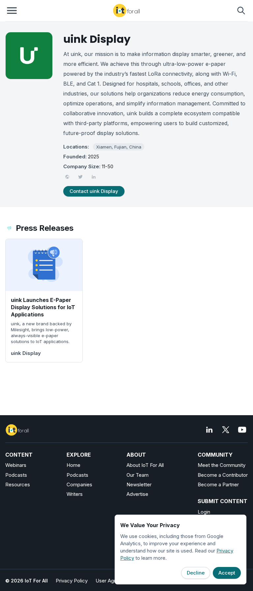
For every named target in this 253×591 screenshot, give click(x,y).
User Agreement (114, 581)
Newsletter (139, 484)
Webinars (15, 465)
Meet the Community (221, 465)
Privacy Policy (72, 581)
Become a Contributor (223, 475)
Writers (75, 494)
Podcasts (16, 475)
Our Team (137, 475)
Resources (17, 484)
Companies (79, 484)
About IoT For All (145, 465)
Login (204, 512)
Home (73, 465)
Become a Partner (218, 484)
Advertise (137, 494)
